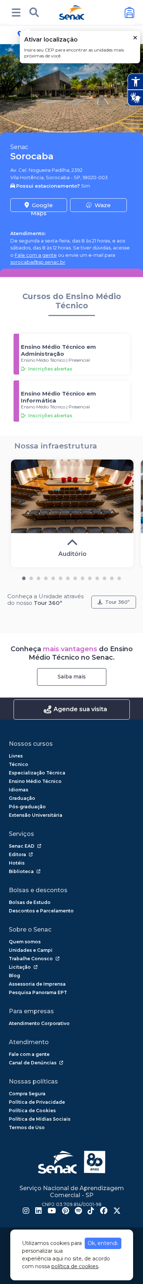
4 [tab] (46, 576)
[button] (16, 12)
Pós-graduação (27, 806)
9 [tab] (82, 576)
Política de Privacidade (37, 1102)
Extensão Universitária (35, 815)
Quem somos (25, 941)
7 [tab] (68, 576)
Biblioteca (21, 871)
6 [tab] (60, 576)
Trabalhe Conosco (31, 958)
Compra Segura (27, 1093)
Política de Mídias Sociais (39, 1119)
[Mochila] (129, 12)
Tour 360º (117, 602)
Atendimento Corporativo (39, 1023)
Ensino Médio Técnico (35, 781)
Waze (103, 205)
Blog (14, 975)
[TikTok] (91, 1211)
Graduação (22, 798)
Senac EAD (21, 846)
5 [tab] (53, 576)
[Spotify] (78, 1211)
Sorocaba (32, 156)
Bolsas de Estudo (30, 902)
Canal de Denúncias (32, 1062)
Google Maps (42, 207)
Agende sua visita (80, 709)
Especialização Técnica (37, 773)
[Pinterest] (65, 1211)
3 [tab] (38, 576)
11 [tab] (97, 576)
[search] (34, 12)
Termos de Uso (27, 1127)
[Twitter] (117, 1211)
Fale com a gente (36, 255)
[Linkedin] (38, 1211)
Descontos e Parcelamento (41, 911)
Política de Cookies (32, 1110)
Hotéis (17, 863)
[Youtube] (52, 1211)
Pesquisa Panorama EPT (38, 992)
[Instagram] (26, 1211)
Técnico (18, 764)
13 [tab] (111, 576)
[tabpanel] (72, 513)
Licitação (20, 967)
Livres (16, 756)
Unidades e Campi (30, 950)
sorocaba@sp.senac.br (37, 262)
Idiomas (18, 789)
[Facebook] (103, 1211)
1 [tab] (23, 576)
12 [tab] (104, 576)
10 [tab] (90, 576)
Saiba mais (72, 676)
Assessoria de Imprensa (37, 984)
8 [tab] (75, 576)
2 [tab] (31, 576)
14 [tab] (119, 576)
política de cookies (74, 1266)
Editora (17, 854)
